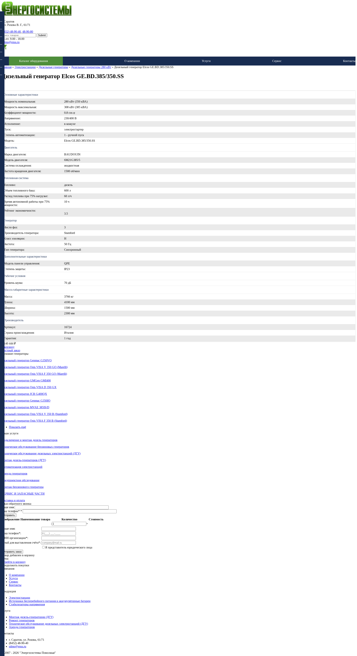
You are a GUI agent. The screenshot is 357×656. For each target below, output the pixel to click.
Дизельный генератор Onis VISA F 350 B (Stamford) (34, 420)
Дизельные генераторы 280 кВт (91, 67)
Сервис (277, 61)
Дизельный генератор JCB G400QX (24, 393)
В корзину (8, 347)
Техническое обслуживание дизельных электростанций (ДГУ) (41, 453)
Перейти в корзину (13, 562)
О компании (132, 61)
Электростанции (25, 67)
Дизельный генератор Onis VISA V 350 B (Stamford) (34, 414)
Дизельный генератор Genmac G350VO (26, 360)
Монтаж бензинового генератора (22, 487)
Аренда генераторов (14, 473)
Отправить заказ (12, 551)
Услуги (206, 61)
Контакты (349, 61)
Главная (6, 67)
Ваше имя (8, 507)
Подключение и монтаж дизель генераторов (29, 440)
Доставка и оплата (13, 500)
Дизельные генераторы (53, 67)
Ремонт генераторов (22, 620)
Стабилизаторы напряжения (27, 604)
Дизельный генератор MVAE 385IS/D (25, 407)
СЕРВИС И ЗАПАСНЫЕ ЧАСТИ (23, 493)
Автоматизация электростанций (21, 466)
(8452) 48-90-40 (11, 31)
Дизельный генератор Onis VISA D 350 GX (29, 387)
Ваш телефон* (11, 511)
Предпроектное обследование (20, 480)
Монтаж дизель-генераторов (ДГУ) (23, 460)
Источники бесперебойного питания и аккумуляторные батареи (50, 601)
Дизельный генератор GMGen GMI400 (26, 380)
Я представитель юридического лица (68, 547)
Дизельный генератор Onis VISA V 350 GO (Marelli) (34, 367)
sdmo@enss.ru (11, 42)
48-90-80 (27, 31)
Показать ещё (17, 427)
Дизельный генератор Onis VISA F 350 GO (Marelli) (34, 373)
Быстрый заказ (10, 350)
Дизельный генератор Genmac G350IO (25, 400)
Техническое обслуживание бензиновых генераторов (35, 446)
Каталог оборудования (33, 61)
